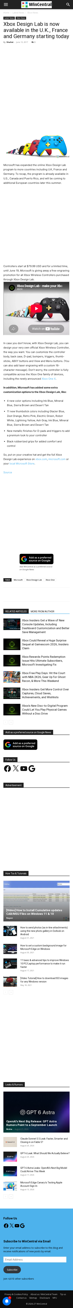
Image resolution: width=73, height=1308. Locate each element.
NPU (55, 1297)
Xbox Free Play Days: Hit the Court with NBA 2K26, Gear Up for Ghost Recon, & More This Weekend (44, 677)
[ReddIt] (56, 125)
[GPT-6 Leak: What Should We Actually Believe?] (10, 1157)
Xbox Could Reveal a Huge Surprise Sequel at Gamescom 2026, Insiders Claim (45, 644)
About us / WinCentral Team (44, 1294)
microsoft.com (57, 459)
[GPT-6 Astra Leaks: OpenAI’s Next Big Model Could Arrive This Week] (10, 1171)
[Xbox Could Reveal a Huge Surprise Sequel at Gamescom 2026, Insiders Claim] (11, 644)
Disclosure (45, 1297)
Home (6, 12)
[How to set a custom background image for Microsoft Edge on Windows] (10, 949)
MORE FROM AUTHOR (42, 611)
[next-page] (11, 722)
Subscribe (12, 1269)
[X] (25, 125)
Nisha (9, 1129)
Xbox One (50, 580)
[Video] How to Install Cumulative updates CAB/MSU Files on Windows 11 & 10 (34, 911)
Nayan (9, 918)
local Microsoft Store (22, 463)
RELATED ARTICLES (16, 611)
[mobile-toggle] (5, 4)
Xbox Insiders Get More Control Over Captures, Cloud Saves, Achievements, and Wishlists (45, 693)
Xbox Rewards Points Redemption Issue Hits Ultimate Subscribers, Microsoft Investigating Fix (43, 660)
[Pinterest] (33, 125)
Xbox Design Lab (34, 580)
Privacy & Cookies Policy (16, 1294)
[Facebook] (17, 125)
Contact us (21, 1297)
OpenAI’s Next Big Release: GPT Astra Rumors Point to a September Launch (31, 1123)
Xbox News (32, 12)
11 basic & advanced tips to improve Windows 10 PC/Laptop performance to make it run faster (44, 963)
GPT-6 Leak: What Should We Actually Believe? (45, 1153)
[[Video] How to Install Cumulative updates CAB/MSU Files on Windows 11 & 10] (36, 900)
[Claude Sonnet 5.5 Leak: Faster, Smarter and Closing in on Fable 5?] (10, 1142)
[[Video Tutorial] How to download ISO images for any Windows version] (10, 981)
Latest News (18, 12)
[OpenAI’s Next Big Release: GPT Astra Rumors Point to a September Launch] (36, 1112)
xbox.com (41, 459)
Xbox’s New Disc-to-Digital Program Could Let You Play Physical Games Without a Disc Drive (45, 709)
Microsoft (18, 580)
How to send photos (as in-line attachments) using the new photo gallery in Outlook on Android (44, 931)
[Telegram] (64, 125)
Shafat (9, 42)
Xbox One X (49, 378)
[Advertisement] (36, 84)
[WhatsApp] (41, 125)
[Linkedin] (48, 125)
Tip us (63, 1294)
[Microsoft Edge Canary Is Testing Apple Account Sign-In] (10, 1186)
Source (7, 472)
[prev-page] (5, 722)
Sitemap (33, 1297)
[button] (68, 4)
